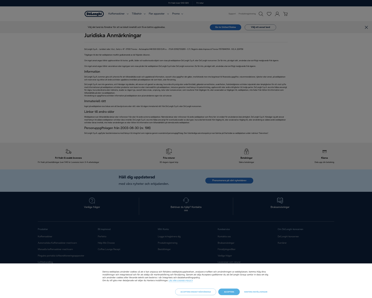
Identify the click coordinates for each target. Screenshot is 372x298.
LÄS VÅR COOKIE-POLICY (181, 280)
